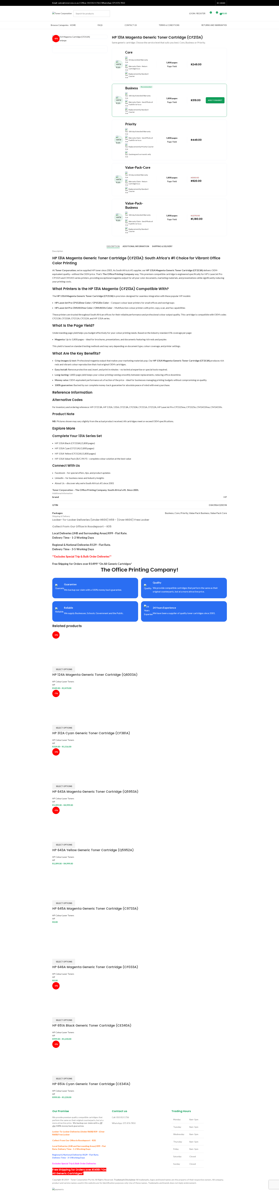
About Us (59, 483)
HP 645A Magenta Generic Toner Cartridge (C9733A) (95, 908)
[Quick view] (63, 662)
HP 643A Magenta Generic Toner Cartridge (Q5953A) (95, 791)
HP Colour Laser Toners (63, 681)
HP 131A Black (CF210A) (68, 443)
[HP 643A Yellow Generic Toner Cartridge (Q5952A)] (67, 820)
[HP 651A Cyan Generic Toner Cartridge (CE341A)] (66, 1054)
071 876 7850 (118, 3)
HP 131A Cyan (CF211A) (67, 448)
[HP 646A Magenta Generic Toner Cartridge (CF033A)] (66, 937)
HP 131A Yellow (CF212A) (68, 453)
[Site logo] (62, 13)
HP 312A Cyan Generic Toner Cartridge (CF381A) (91, 733)
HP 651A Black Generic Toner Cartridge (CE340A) (91, 1025)
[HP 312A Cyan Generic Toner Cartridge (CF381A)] (66, 703)
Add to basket (215, 100)
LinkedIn (59, 478)
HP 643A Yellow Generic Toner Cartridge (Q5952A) (93, 850)
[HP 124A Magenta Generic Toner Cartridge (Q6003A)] (66, 645)
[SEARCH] (106, 13)
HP (53, 684)
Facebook (60, 472)
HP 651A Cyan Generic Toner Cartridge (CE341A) (91, 1084)
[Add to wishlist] (71, 662)
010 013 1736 (93, 3)
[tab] (113, 246)
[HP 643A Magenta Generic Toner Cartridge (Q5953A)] (67, 762)
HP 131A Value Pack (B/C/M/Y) (71, 458)
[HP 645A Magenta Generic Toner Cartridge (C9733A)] (66, 879)
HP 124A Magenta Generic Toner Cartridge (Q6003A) (95, 674)
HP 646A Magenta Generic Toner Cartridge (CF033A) (95, 967)
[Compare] (56, 662)
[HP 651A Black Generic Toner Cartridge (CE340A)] (66, 995)
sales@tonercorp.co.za (68, 3)
